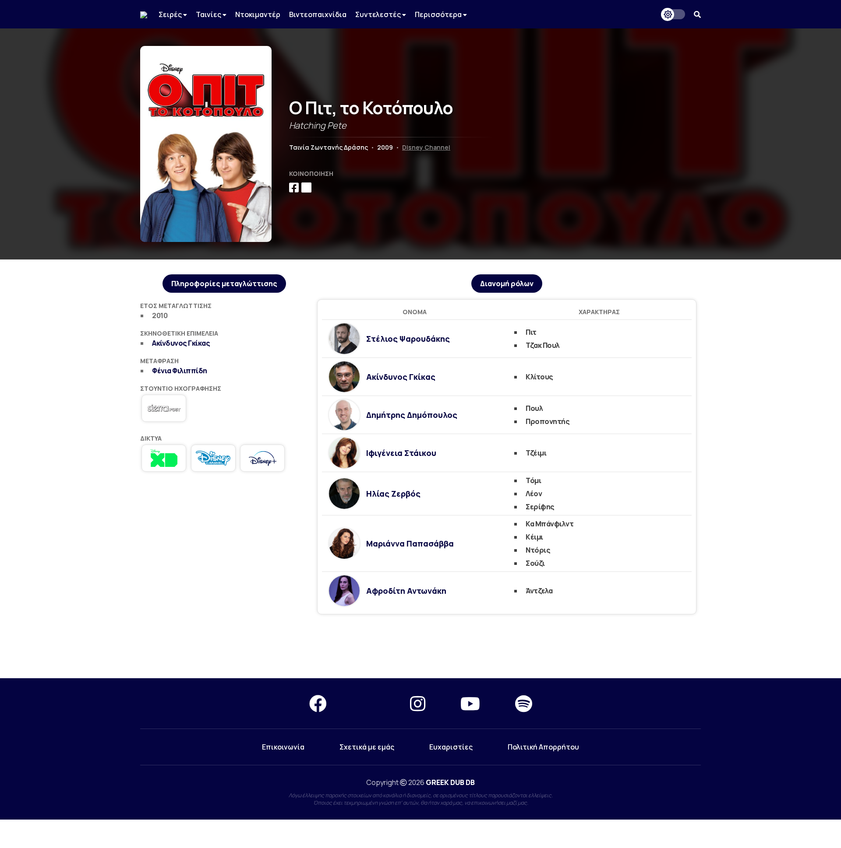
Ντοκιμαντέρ (257, 14)
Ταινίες (209, 14)
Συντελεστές (378, 14)
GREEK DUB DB (450, 782)
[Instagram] (417, 703)
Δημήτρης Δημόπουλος (411, 415)
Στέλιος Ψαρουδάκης (408, 338)
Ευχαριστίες (451, 747)
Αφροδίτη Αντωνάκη (406, 590)
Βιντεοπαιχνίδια (317, 14)
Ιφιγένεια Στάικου (401, 453)
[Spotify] (523, 703)
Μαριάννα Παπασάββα (410, 543)
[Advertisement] (420, 646)
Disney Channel (426, 147)
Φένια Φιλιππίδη (179, 370)
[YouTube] (470, 703)
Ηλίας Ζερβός (393, 493)
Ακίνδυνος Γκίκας (181, 343)
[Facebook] (318, 703)
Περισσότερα (439, 14)
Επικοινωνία (283, 747)
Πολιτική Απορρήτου (543, 747)
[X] (368, 703)
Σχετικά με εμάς (366, 747)
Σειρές (171, 14)
